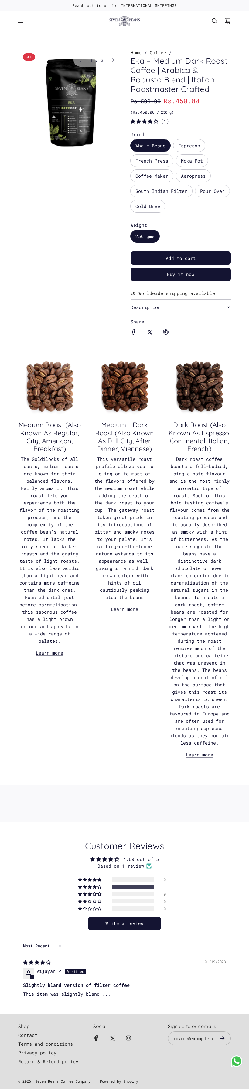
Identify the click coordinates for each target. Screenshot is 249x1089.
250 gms (145, 236)
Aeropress (193, 176)
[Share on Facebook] (133, 332)
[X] (112, 1038)
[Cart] (227, 21)
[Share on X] (149, 332)
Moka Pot (192, 161)
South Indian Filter (161, 191)
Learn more (49, 653)
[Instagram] (128, 1038)
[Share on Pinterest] (165, 332)
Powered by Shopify (119, 1081)
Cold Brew (147, 206)
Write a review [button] (124, 923)
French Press (151, 161)
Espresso (189, 145)
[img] (37, 962)
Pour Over (212, 191)
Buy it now (180, 274)
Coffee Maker (151, 176)
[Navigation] (20, 21)
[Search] (214, 21)
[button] (80, 60)
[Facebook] (96, 1038)
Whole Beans (150, 145)
